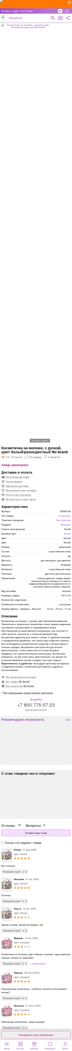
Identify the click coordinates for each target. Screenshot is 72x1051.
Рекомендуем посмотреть (22, 719)
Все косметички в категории (21, 677)
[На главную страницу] (4, 18)
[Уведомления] (68, 11)
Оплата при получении (18, 494)
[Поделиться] (67, 18)
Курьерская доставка (17, 486)
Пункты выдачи (14, 481)
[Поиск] (53, 18)
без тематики (63, 520)
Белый (67, 533)
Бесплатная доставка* (18, 477)
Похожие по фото (39, 440)
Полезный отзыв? (15, 871)
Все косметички (20, 686)
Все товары (17, 681)
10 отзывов (35, 457)
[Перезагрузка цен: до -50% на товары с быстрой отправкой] (36, 4)
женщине (65, 524)
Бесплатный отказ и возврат (21, 490)
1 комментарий (37, 963)
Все (68, 720)
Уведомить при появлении (36, 1035)
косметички (64, 515)
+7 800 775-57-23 (36, 704)
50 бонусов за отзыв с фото (21, 499)
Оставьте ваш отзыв (36, 832)
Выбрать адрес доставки (16, 11)
